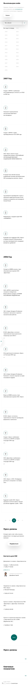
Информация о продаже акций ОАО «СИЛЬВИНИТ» (14, 218)
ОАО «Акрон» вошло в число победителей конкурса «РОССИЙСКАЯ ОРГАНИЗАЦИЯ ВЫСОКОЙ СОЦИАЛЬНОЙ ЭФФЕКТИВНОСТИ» (14, 156)
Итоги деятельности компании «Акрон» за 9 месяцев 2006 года (14, 355)
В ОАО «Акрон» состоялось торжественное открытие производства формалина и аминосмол (14, 418)
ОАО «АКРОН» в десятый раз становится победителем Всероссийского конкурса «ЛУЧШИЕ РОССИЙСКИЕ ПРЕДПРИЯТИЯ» (14, 292)
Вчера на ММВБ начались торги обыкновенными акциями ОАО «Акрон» (14, 397)
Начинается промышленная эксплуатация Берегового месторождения (14, 114)
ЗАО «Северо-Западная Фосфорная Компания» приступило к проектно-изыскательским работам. (14, 313)
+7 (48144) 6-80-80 (8, 609)
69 (18, 520)
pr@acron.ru (7, 569)
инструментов (18, 9)
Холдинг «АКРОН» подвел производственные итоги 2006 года (14, 135)
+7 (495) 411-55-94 (13, 565)
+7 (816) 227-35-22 (8, 593)
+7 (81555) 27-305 (8, 625)
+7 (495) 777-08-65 (8, 566)
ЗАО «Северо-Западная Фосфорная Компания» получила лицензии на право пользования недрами (14, 376)
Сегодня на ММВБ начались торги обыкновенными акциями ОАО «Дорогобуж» (14, 271)
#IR (4, 338)
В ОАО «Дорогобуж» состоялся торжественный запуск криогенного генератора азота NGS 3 (14, 334)
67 (9, 520)
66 (5, 520)
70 (22, 520)
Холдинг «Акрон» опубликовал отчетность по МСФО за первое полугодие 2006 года (14, 439)
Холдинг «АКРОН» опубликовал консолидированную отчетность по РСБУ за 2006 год (14, 93)
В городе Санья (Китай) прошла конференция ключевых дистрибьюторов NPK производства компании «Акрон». (14, 176)
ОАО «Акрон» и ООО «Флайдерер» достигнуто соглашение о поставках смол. (14, 481)
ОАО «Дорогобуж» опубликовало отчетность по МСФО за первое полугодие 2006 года (14, 460)
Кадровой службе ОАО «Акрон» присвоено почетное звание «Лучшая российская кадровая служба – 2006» (14, 502)
